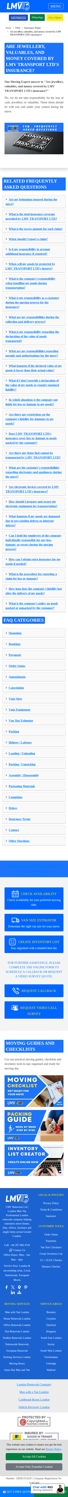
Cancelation (16, 687)
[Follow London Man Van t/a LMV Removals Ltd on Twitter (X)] (13, 1287)
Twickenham (51, 1357)
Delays (13, 808)
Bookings (15, 644)
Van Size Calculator (51, 1247)
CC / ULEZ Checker (51, 1260)
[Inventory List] (34, 1159)
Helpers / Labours (20, 742)
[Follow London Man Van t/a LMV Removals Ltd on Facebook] (6, 1287)
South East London (51, 1337)
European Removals (17, 1350)
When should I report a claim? (28, 239)
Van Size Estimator (21, 720)
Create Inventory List (51, 1253)
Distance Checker (51, 1266)
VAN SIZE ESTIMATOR (34, 923)
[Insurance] (34, 1437)
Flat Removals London (17, 1331)
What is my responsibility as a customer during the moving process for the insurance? (32, 302)
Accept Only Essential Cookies (34, 1466)
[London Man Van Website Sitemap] (19, 1292)
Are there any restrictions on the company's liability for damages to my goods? (29, 419)
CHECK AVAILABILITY (34, 899)
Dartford (51, 1325)
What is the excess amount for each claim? (36, 228)
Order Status (17, 665)
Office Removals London (17, 1325)
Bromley (51, 1312)
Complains (15, 797)
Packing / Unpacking (22, 764)
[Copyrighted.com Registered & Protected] (34, 1421)
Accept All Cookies (34, 1456)
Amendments (17, 676)
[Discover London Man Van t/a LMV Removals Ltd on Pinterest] (26, 1287)
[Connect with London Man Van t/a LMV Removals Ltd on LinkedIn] (13, 1292)
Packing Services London (17, 1357)
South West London (51, 1350)
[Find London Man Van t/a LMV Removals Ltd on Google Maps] (19, 1287)
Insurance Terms (32, 28)
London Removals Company (34, 1384)
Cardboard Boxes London (34, 1399)
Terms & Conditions (51, 1209)
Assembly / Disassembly (24, 775)
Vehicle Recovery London (34, 1407)
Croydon (51, 1318)
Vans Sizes (15, 698)
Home (8, 28)
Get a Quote (55, 17)
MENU (55, 6)
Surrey (51, 1344)
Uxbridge (51, 1363)
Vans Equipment (19, 709)
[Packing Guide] (34, 1125)
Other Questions (19, 841)
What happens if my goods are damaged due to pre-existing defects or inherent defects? (32, 521)
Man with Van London (17, 1312)
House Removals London (17, 1318)
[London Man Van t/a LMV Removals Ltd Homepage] (18, 6)
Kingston (51, 1331)
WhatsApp (37, 17)
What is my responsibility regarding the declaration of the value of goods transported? (32, 336)
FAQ (17, 28)
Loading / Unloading (22, 753)
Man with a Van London (34, 1392)
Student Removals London (17, 1337)
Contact (14, 830)
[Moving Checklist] (34, 1090)
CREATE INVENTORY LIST (35, 945)
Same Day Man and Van (17, 1370)
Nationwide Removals (17, 1344)
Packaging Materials (22, 786)
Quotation (15, 633)
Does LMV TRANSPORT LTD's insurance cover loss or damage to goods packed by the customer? (31, 438)
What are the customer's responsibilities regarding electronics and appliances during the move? (33, 472)
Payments (15, 655)
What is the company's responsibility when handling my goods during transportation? (30, 283)
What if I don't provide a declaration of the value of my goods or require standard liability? (32, 385)
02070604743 (18, 17)
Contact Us (17, 1250)
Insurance (51, 1216)
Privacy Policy (51, 1203)
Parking (14, 731)
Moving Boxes (17, 1363)
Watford (51, 1370)
